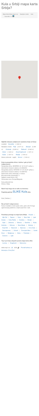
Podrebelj (26, 233)
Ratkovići (24, 149)
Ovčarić (16, 230)
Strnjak (29, 220)
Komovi (20, 157)
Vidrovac (12, 225)
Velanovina (23, 243)
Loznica (4, 243)
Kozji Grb (5, 228)
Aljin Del (4, 217)
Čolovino (5, 236)
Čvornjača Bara (25, 230)
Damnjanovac (6, 230)
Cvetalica (21, 220)
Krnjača (31, 215)
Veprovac (23, 228)
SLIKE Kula (20, 191)
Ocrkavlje (8, 149)
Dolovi (4, 152)
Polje (14, 147)
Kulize (4, 154)
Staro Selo (27, 217)
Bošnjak (28, 147)
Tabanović (14, 228)
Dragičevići (13, 243)
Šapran (12, 217)
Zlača (19, 233)
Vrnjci (19, 217)
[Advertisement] (19, 39)
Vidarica (19, 222)
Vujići (3, 222)
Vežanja (30, 225)
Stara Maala (21, 225)
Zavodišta (11, 144)
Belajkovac (11, 233)
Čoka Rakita (12, 220)
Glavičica (27, 222)
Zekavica (11, 222)
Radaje (18, 154)
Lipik (12, 236)
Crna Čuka (32, 228)
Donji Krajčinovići (21, 152)
